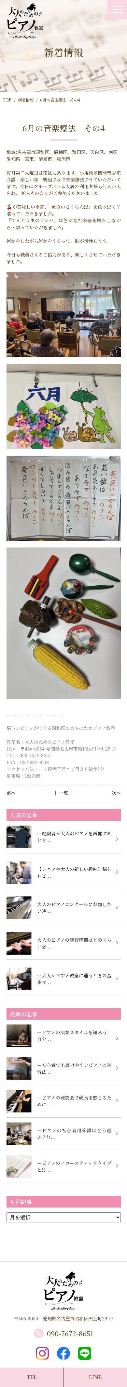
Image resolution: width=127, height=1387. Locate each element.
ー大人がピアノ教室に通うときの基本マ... (74, 978)
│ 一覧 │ (63, 792)
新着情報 (26, 100)
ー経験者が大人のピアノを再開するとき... (74, 836)
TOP (7, 100)
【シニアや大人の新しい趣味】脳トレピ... (74, 872)
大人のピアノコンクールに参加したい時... (74, 907)
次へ (116, 792)
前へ (11, 792)
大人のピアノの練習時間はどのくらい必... (74, 943)
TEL (32, 1377)
